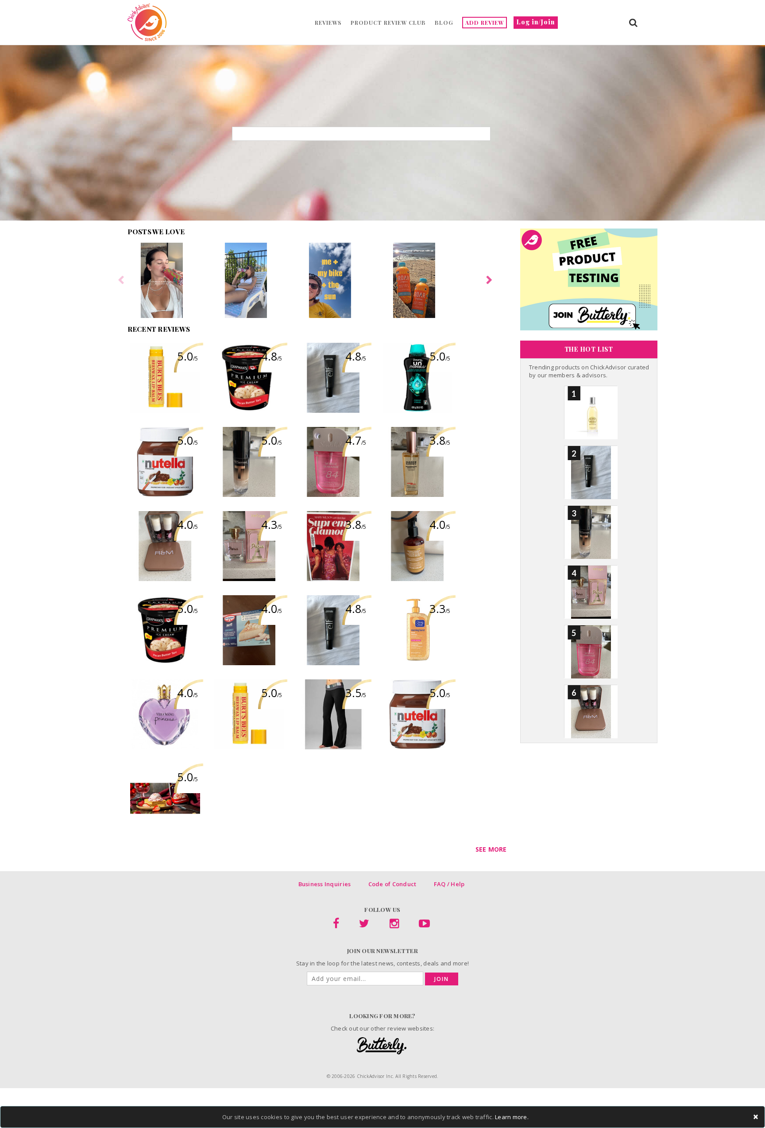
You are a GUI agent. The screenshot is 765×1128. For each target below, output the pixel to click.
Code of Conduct (392, 884)
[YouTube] (424, 925)
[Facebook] (336, 925)
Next (489, 280)
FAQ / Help (449, 884)
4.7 (355, 440)
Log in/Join (536, 22)
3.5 (355, 692)
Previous (120, 280)
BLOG (444, 22)
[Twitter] (364, 925)
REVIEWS (328, 22)
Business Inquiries (324, 884)
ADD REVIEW (484, 22)
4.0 (187, 524)
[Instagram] (394, 925)
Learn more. (512, 1117)
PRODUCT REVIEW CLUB (388, 22)
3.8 (439, 440)
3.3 (439, 608)
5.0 (187, 356)
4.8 (271, 356)
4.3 (271, 524)
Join (441, 979)
